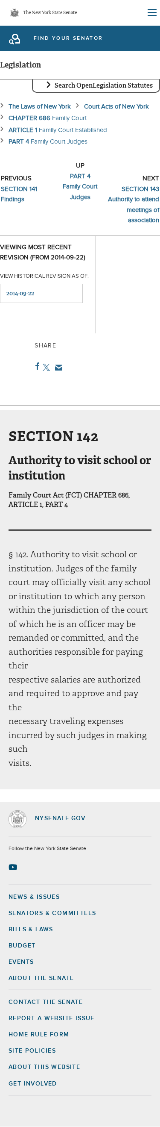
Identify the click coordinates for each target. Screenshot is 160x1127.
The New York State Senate (50, 13)
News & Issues (34, 897)
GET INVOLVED (33, 1084)
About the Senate (41, 978)
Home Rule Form (39, 1035)
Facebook (35, 366)
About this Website (44, 1067)
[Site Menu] (151, 13)
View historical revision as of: (44, 276)
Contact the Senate (46, 1002)
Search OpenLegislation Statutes (104, 85)
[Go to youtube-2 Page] (14, 867)
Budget (22, 946)
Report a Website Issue (52, 1018)
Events (21, 962)
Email (57, 367)
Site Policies (32, 1051)
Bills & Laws (31, 930)
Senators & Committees (52, 913)
